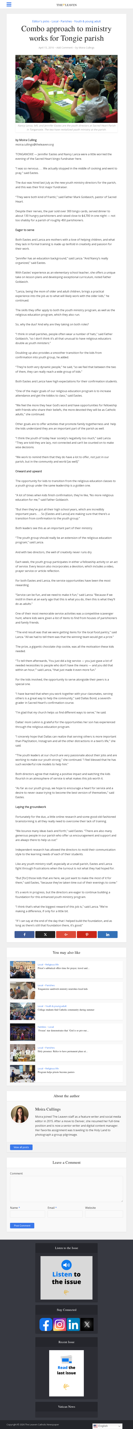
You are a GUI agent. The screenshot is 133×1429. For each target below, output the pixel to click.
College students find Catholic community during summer (66, 1009)
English (103, 1425)
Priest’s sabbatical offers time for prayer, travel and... (64, 968)
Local (55, 21)
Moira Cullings (86, 47)
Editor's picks (40, 21)
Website (90, 1208)
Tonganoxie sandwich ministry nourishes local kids (63, 988)
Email (52, 1208)
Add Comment (64, 47)
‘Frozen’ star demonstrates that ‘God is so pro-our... (63, 1030)
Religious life (52, 964)
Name (15, 1208)
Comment (16, 1173)
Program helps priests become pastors (56, 1072)
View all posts (21, 1147)
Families (42, 1026)
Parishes (66, 21)
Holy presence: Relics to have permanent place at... (63, 1051)
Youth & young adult (87, 21)
